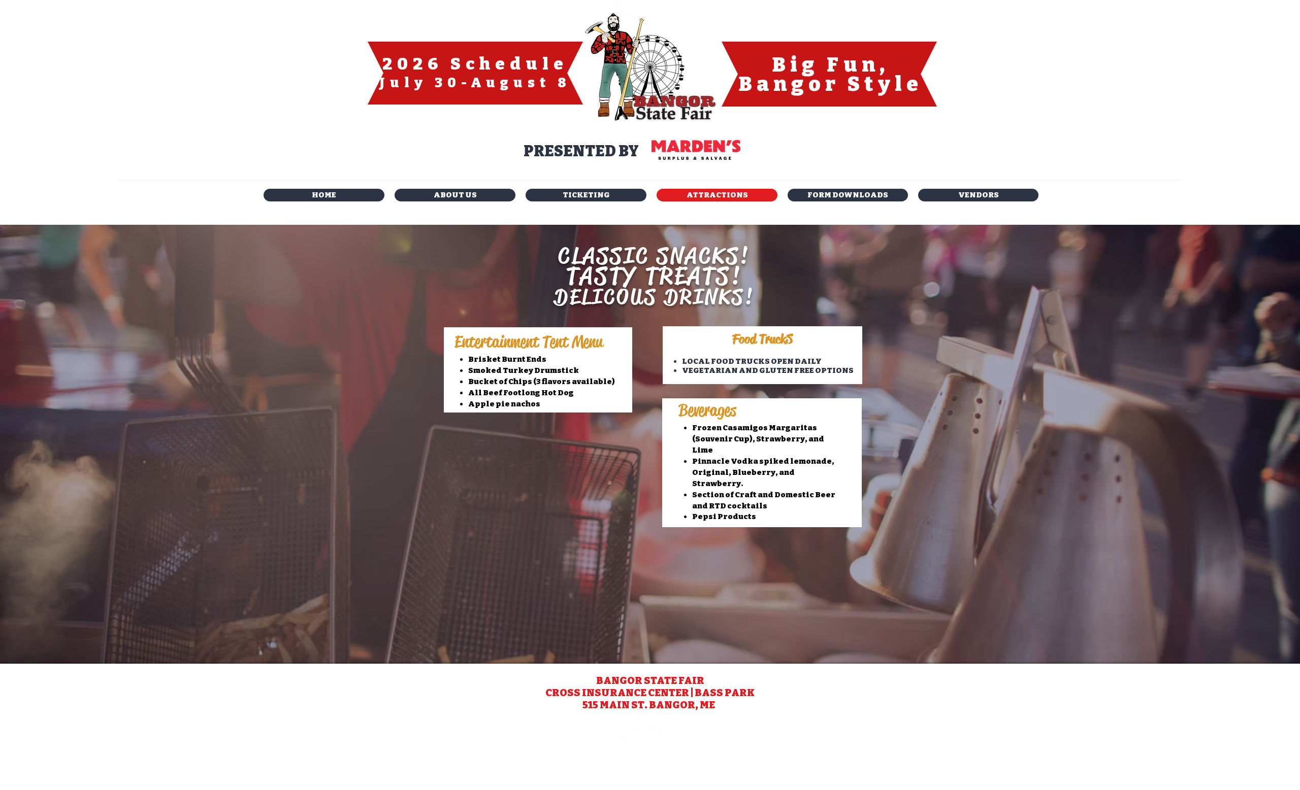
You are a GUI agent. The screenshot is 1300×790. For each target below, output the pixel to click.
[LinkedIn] (679, 735)
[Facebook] (654, 735)
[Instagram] (629, 735)
